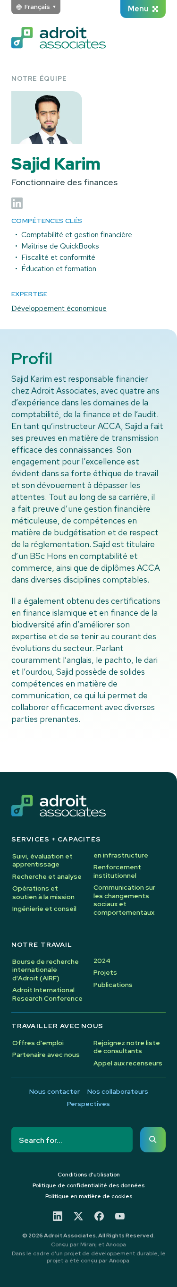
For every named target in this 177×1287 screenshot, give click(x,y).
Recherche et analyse (47, 876)
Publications (113, 984)
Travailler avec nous (57, 1026)
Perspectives (88, 1104)
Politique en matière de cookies (88, 1196)
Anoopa (116, 1244)
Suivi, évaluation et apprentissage (42, 860)
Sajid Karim (56, 164)
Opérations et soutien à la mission (43, 892)
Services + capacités (56, 839)
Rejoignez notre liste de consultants (126, 1046)
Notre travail (42, 945)
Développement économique (59, 308)
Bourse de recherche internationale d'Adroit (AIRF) (45, 969)
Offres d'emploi (38, 1042)
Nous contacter (54, 1092)
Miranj (88, 1244)
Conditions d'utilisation (89, 1174)
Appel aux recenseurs (127, 1063)
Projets (105, 972)
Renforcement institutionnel (117, 871)
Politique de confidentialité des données (88, 1185)
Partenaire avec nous (46, 1054)
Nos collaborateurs (117, 1092)
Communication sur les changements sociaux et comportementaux (124, 900)
